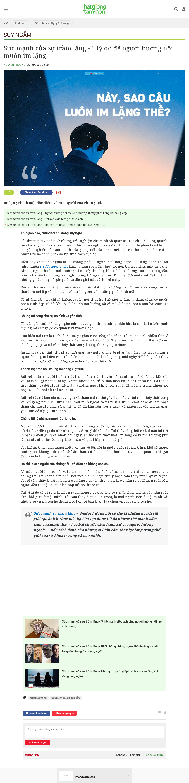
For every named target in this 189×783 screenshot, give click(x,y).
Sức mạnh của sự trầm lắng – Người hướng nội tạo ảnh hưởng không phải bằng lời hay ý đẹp (67, 213)
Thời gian (135, 754)
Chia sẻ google (64, 713)
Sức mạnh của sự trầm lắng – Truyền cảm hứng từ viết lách (45, 219)
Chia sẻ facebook (36, 713)
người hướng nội (54, 266)
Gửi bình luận (37, 742)
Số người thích (154, 754)
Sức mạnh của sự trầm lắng (65, 697)
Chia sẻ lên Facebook (36, 192)
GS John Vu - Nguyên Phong (52, 23)
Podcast (20, 23)
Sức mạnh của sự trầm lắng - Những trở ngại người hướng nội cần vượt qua (56, 224)
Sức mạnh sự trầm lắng (54, 513)
